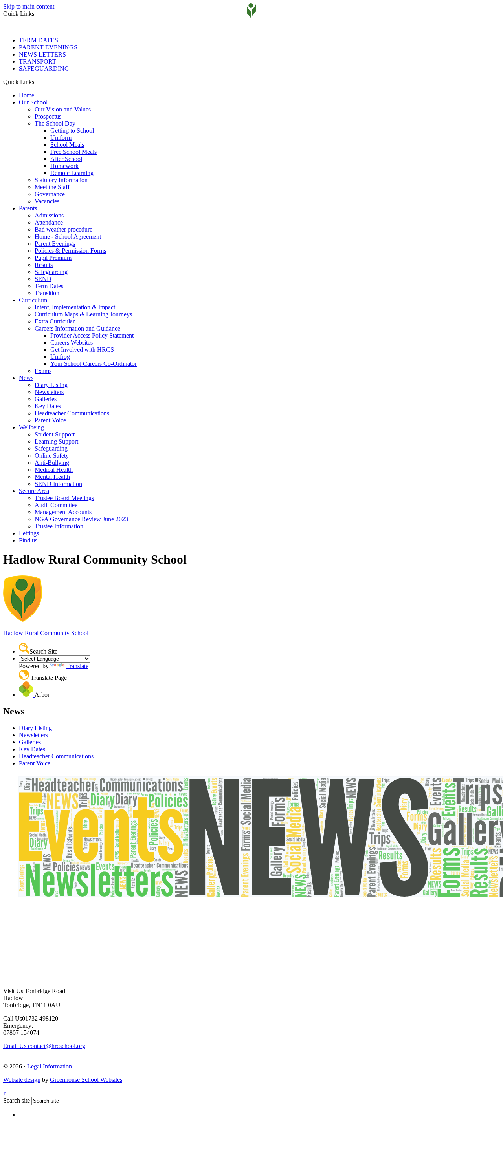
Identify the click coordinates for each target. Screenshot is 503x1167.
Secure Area (34, 491)
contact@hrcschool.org (44, 1046)
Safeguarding (51, 271)
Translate (77, 666)
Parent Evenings (55, 243)
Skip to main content (28, 6)
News (26, 377)
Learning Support (56, 441)
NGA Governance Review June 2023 (81, 519)
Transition (47, 293)
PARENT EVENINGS (48, 47)
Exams (43, 370)
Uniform (61, 137)
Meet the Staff (52, 187)
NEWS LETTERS (42, 54)
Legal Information (49, 1066)
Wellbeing (31, 427)
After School (66, 158)
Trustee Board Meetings (64, 498)
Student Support (55, 434)
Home (26, 95)
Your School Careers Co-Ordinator (93, 363)
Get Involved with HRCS (82, 349)
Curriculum (33, 300)
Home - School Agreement (68, 236)
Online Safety (52, 455)
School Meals (67, 144)
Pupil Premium (53, 257)
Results (44, 264)
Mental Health (52, 476)
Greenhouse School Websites (86, 1079)
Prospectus (48, 116)
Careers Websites (71, 342)
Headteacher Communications (72, 413)
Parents (28, 208)
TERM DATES (38, 40)
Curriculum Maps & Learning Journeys (83, 314)
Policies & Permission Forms (70, 250)
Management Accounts (63, 512)
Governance (50, 194)
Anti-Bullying (52, 462)
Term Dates (49, 286)
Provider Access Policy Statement (92, 335)
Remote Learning (72, 173)
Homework (64, 166)
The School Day (55, 123)
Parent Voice (50, 420)
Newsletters (49, 392)
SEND (43, 279)
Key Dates (48, 406)
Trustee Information (59, 526)
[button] (37, 81)
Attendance (49, 222)
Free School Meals (73, 151)
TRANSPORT (37, 61)
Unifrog (60, 356)
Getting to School (72, 130)
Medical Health (54, 469)
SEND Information (58, 483)
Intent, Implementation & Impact (75, 307)
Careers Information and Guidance (77, 328)
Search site (16, 1100)
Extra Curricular (55, 321)
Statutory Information (61, 180)
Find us (28, 540)
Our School (33, 102)
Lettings (29, 533)
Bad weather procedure (63, 229)
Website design (21, 1079)
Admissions (49, 215)
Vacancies (47, 201)
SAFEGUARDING (44, 68)
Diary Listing (51, 385)
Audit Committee (56, 505)
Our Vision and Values (63, 109)
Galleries (46, 399)
